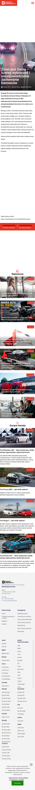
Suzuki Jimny (6, 717)
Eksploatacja (21, 625)
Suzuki (19, 681)
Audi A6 (4, 646)
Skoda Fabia (5, 695)
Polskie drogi (16, 87)
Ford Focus (5, 670)
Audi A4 (4, 643)
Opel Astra (21, 727)
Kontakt (4, 624)
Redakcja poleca (23, 613)
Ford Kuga (5, 673)
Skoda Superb (6, 710)
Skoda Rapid (5, 704)
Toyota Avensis (6, 750)
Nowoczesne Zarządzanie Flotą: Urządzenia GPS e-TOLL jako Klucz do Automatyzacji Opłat (16, 341)
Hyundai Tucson (22, 701)
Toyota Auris (5, 747)
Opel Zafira (21, 736)
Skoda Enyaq (6, 692)
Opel (19, 672)
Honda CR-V (5, 686)
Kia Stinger (21, 714)
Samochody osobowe (24, 616)
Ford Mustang (6, 679)
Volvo (19, 687)
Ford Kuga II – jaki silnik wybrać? (12, 521)
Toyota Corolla (6, 758)
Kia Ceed (20, 708)
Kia (18, 663)
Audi (19, 645)
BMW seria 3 (5, 653)
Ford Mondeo (6, 676)
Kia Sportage (21, 711)
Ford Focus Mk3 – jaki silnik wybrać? (14, 489)
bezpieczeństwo (26, 87)
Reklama (4, 621)
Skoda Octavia (6, 701)
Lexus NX (20, 721)
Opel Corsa (21, 730)
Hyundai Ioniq (21, 698)
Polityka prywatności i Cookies (8, 617)
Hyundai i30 (21, 695)
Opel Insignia (21, 733)
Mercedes (21, 669)
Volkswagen (21, 684)
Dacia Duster (5, 660)
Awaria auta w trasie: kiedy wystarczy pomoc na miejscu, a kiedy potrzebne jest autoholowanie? (17, 365)
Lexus (19, 666)
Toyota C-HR (5, 753)
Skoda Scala (5, 707)
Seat (19, 675)
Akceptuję (17, 783)
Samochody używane (24, 622)
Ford (19, 654)
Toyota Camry (6, 756)
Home (3, 613)
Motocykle (21, 631)
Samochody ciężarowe (24, 628)
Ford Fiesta (5, 667)
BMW (19, 648)
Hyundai (20, 660)
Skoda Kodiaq (6, 698)
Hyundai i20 (21, 692)
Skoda (19, 678)
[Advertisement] (17, 22)
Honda (19, 657)
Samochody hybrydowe (25, 619)
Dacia (19, 651)
